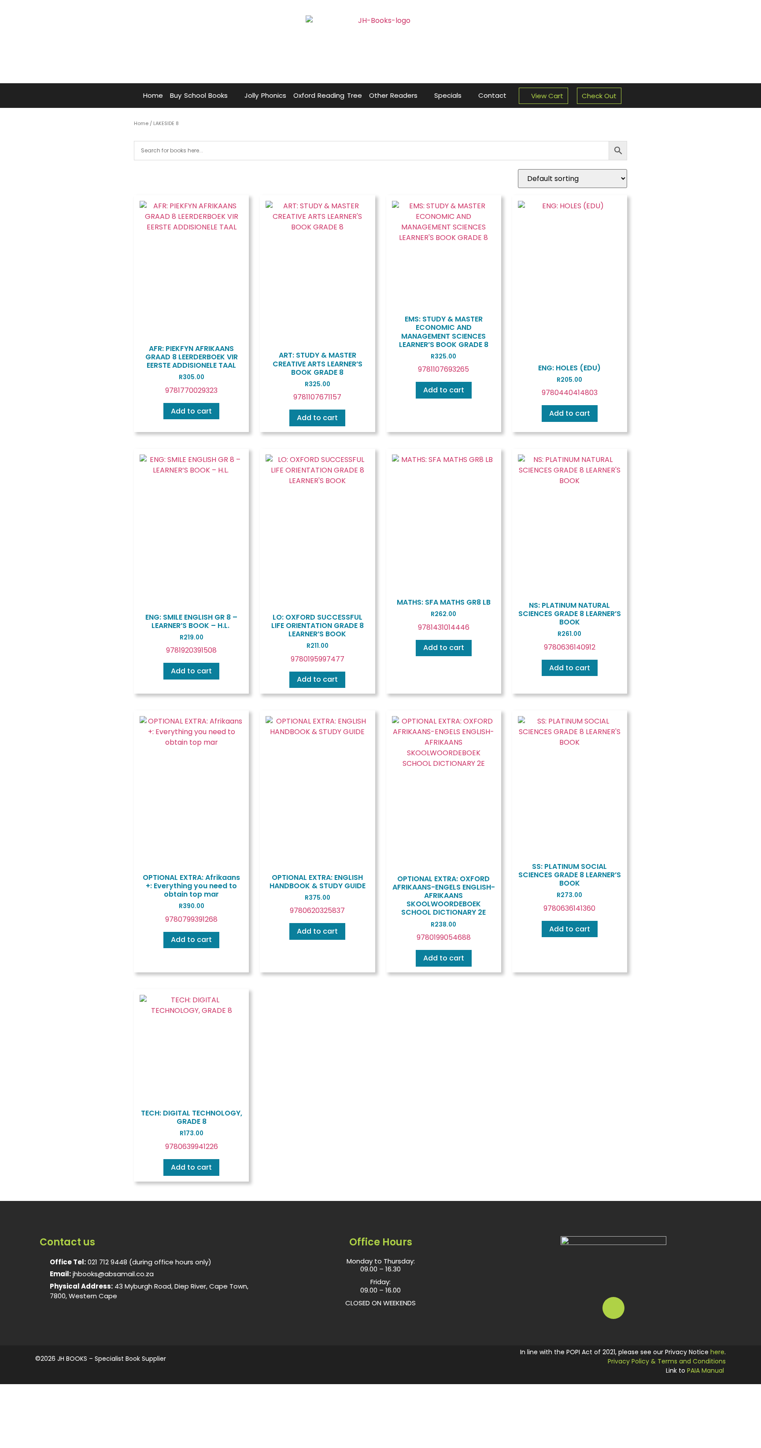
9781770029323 (191, 369)
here (717, 1352)
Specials (448, 95)
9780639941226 (191, 1130)
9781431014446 (444, 614)
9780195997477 (317, 638)
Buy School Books (199, 95)
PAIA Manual (705, 1370)
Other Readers (393, 95)
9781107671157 (317, 376)
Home (153, 95)
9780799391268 (191, 898)
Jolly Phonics (265, 95)
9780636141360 (569, 887)
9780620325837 (318, 894)
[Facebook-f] (613, 1308)
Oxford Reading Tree (327, 95)
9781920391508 (191, 634)
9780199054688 (443, 908)
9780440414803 (569, 380)
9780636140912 (569, 626)
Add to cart (191, 411)
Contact (492, 95)
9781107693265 (443, 344)
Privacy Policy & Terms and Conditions (667, 1361)
